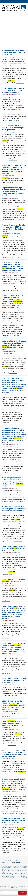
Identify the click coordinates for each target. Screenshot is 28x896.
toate (24, 869)
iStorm (16, 886)
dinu (18, 876)
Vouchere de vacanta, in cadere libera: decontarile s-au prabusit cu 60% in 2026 (13, 53)
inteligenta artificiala (14, 870)
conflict (13, 872)
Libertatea (16, 198)
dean (14, 879)
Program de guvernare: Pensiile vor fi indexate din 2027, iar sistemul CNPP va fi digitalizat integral (13, 228)
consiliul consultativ (12, 861)
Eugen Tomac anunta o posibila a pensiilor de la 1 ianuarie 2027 (13, 581)
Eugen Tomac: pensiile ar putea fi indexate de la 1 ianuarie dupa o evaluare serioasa (14, 680)
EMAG (14, 857)
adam (9, 869)
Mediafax (15, 272)
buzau (17, 863)
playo (3, 874)
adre (17, 872)
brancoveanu (5, 867)
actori (12, 873)
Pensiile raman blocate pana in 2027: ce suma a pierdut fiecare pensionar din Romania (13, 90)
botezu (4, 870)
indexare (8, 860)
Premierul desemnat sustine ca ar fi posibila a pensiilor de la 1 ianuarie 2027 (14, 548)
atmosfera (23, 872)
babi (21, 876)
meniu (5, 869)
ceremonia (16, 867)
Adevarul (15, 684)
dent (24, 876)
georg (25, 877)
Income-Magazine (17, 233)
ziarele (18, 864)
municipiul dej (10, 874)
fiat (13, 869)
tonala (8, 873)
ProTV (15, 758)
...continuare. (20, 83)
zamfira (14, 876)
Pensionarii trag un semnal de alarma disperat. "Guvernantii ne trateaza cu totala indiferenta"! (14, 509)
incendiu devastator (7, 877)
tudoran (23, 864)
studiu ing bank (6, 876)
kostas (24, 870)
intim (21, 877)
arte (22, 863)
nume (3, 873)
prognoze (13, 864)
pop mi (8, 864)
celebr (22, 867)
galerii (15, 866)
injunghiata (6, 872)
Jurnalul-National (17, 57)
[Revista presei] (13, 11)
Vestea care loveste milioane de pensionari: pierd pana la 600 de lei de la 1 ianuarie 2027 (13, 820)
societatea (4, 866)
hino (10, 867)
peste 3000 (18, 869)
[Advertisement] (14, 29)
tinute (10, 866)
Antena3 (15, 175)
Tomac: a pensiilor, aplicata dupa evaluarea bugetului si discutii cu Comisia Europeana (13, 724)
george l (24, 866)
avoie (19, 866)
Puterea (15, 132)
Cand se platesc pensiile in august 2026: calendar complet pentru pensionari (13, 128)
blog (25, 873)
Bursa (15, 585)
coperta (16, 877)
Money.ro (16, 394)
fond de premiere (21, 874)
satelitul (17, 873)
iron (21, 873)
